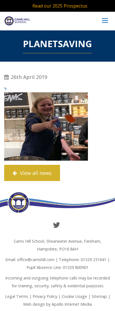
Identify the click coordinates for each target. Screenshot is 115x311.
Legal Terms (16, 296)
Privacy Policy (45, 296)
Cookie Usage (74, 296)
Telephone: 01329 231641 (82, 259)
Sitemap (99, 296)
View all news (35, 173)
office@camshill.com (35, 259)
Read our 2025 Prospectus (59, 6)
